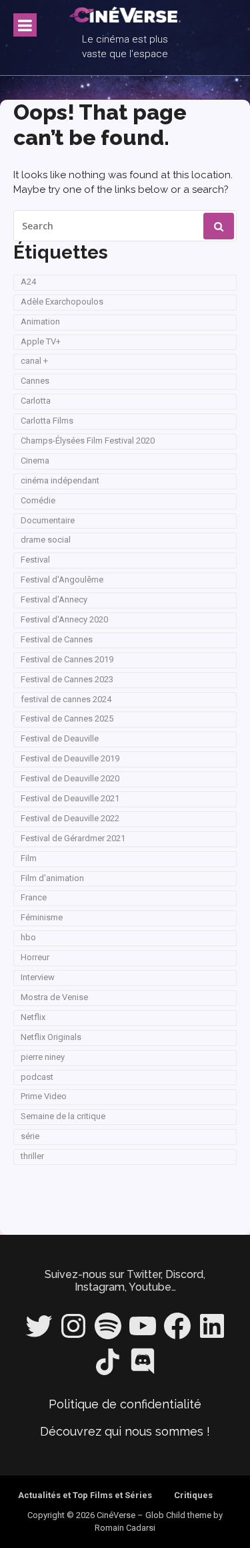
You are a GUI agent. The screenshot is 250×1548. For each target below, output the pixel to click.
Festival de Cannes (57, 639)
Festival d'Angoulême (62, 579)
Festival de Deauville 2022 (70, 818)
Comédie (38, 500)
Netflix (33, 1017)
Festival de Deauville (60, 738)
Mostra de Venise (54, 997)
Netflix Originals (51, 1037)
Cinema (35, 460)
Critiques (193, 1495)
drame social (46, 540)
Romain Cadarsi (125, 1528)
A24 (28, 282)
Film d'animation (52, 878)
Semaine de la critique (63, 1116)
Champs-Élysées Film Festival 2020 (88, 441)
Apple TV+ (41, 341)
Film (29, 858)
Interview (38, 977)
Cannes (35, 381)
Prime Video (44, 1096)
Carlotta (36, 401)
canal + (34, 361)
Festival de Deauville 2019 (70, 758)
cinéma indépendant (60, 480)
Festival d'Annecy (54, 599)
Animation (40, 321)
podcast (37, 1077)
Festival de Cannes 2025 (67, 718)
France (34, 897)
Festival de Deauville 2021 (70, 798)
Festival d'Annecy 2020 (64, 619)
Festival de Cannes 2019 (67, 659)
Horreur (35, 957)
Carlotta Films (47, 421)
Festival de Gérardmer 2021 (73, 838)
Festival (35, 560)
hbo (28, 937)
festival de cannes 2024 (66, 699)
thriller (32, 1156)
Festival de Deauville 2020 (70, 778)
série (30, 1136)
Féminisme (42, 917)
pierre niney (43, 1057)
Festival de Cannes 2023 (67, 679)
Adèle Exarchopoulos (62, 302)
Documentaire (48, 520)
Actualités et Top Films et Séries (85, 1495)
